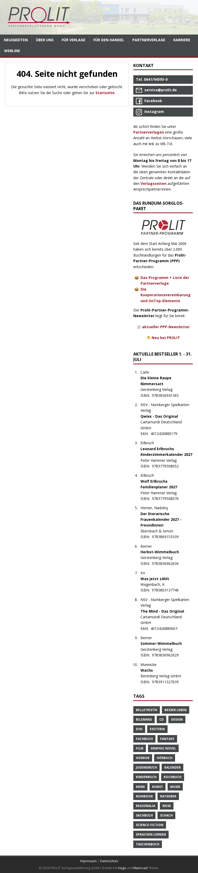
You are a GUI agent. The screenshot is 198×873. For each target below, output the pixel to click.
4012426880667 (167, 628)
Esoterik (157, 729)
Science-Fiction (149, 825)
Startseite (104, 92)
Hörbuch (164, 758)
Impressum (88, 861)
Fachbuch (144, 739)
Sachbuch (144, 815)
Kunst (157, 787)
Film (139, 748)
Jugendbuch (146, 767)
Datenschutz (109, 861)
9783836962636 (168, 563)
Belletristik (146, 710)
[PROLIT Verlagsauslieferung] (99, 17)
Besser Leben (175, 710)
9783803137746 (168, 590)
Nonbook (144, 796)
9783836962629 (168, 655)
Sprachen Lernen (151, 834)
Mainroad (140, 868)
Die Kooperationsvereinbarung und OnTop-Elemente (166, 295)
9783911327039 (168, 681)
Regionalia (145, 806)
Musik (175, 787)
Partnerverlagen (148, 132)
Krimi (140, 787)
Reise (166, 806)
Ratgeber (168, 796)
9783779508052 (168, 466)
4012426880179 (167, 433)
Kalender (172, 767)
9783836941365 (168, 395)
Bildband (144, 719)
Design (177, 719)
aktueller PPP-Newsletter (166, 326)
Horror (143, 758)
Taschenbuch (147, 844)
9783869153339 (168, 536)
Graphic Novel (163, 748)
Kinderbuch (146, 777)
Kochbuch (173, 777)
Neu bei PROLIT (166, 337)
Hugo (122, 868)
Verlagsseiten (154, 183)
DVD (139, 729)
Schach (166, 815)
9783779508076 (168, 498)
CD (161, 719)
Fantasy (167, 739)
